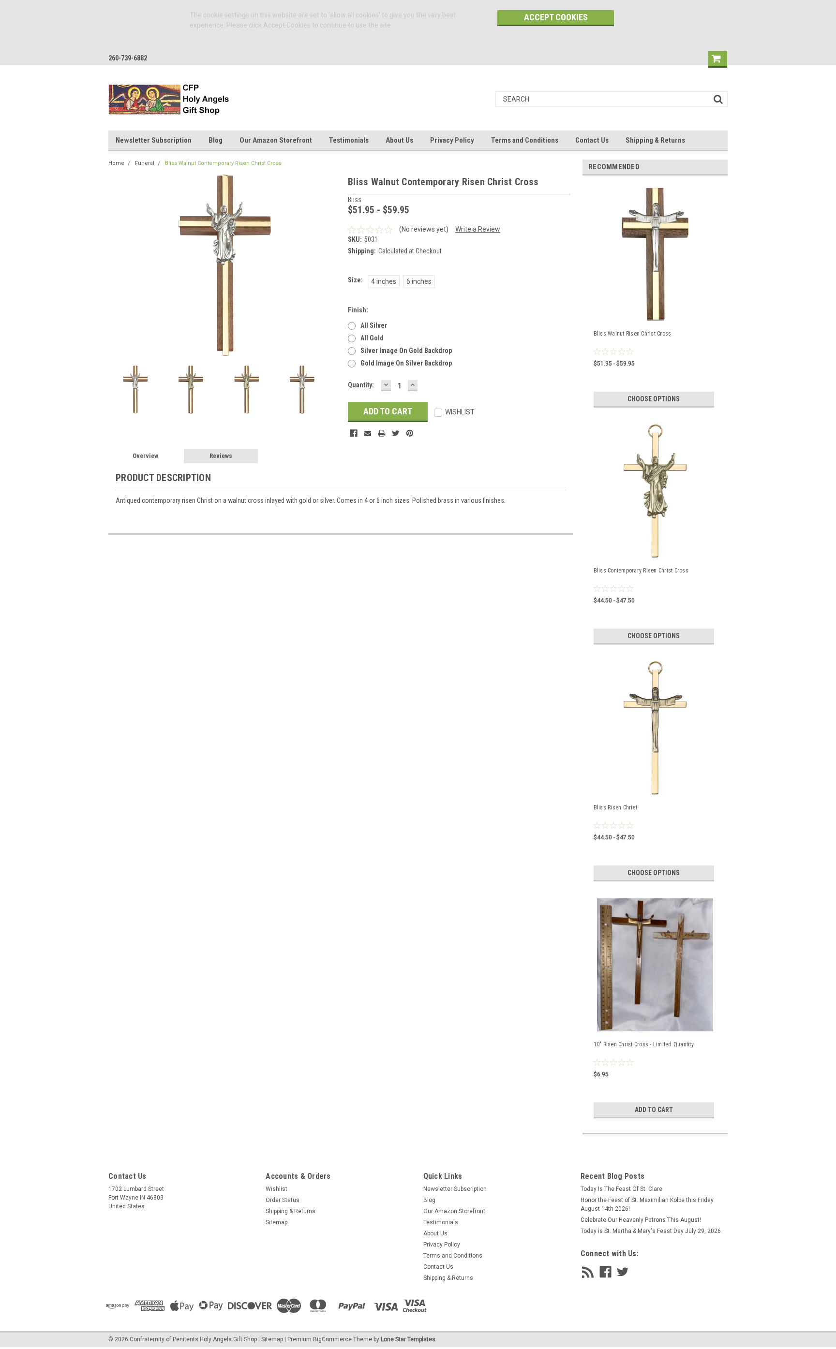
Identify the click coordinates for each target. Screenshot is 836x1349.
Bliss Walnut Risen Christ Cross (633, 333)
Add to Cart (654, 1110)
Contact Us (592, 140)
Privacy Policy (452, 140)
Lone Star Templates (408, 1339)
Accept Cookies (556, 17)
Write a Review (477, 229)
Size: (355, 280)
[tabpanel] (655, 295)
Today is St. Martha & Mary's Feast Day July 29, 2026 (651, 1231)
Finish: (358, 310)
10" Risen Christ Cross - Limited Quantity (644, 1044)
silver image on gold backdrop (406, 350)
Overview (145, 455)
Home (116, 163)
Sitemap (276, 1222)
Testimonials (349, 140)
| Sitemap (270, 1339)
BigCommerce (332, 1339)
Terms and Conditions (524, 140)
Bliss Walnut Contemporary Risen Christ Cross (223, 163)
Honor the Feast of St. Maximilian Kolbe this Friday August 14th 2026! (647, 1204)
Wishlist (276, 1189)
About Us (399, 140)
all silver (373, 325)
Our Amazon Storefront (275, 140)
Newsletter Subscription (154, 140)
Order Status (282, 1200)
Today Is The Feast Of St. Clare (621, 1189)
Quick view (655, 1022)
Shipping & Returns (655, 140)
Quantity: (361, 385)
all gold (372, 338)
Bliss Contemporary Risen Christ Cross (641, 570)
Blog (216, 140)
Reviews (220, 455)
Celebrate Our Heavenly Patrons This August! (641, 1220)
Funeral (144, 163)
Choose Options (653, 399)
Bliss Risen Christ (616, 807)
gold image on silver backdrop (406, 363)
